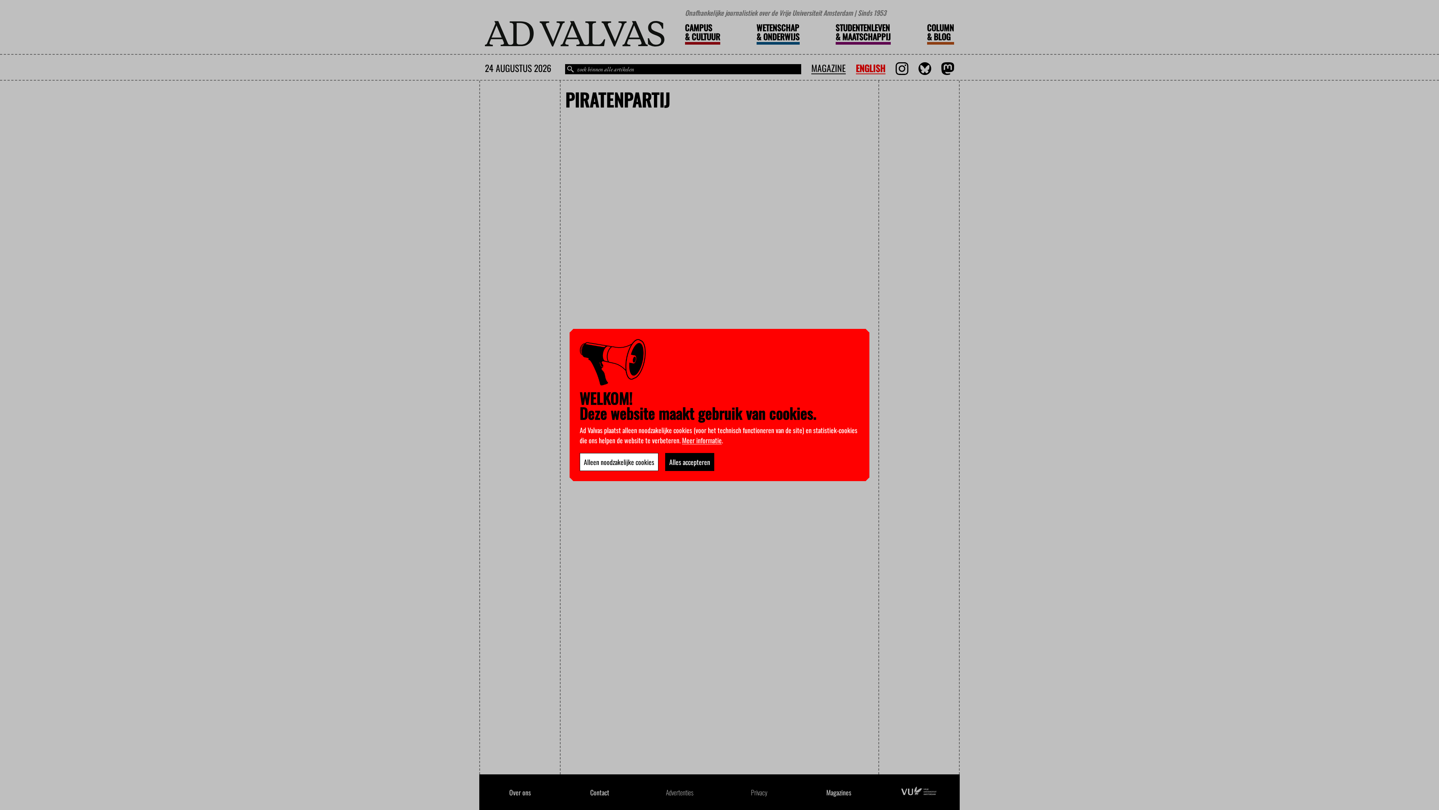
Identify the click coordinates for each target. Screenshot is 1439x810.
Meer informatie (702, 440)
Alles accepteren (689, 462)
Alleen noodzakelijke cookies (619, 462)
